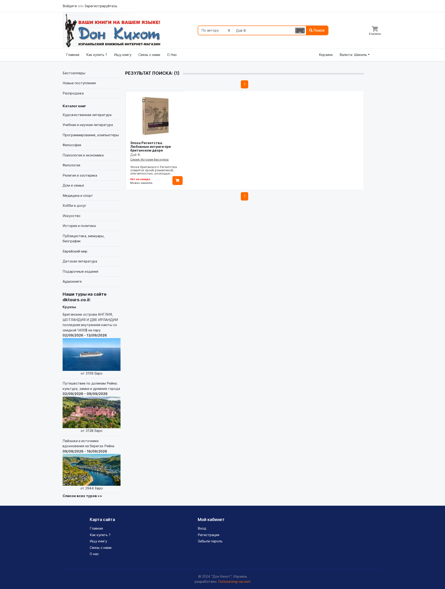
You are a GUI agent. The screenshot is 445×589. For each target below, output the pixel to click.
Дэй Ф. (135, 155)
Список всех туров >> (82, 496)
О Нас (172, 54)
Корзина (326, 54)
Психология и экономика (83, 155)
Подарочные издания (80, 271)
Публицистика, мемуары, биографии (84, 238)
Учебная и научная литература (88, 125)
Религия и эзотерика (80, 175)
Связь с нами (149, 54)
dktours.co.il (76, 299)
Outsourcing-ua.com (234, 581)
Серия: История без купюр (149, 159)
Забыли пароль (210, 541)
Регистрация (208, 535)
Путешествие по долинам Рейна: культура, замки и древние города (91, 407)
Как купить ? (96, 54)
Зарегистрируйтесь (100, 6)
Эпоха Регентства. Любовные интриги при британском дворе (150, 146)
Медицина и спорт (78, 195)
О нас (94, 554)
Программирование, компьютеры (91, 135)
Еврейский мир (75, 251)
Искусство (71, 216)
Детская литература (80, 261)
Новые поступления (79, 83)
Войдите (70, 6)
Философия (72, 145)
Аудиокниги (72, 281)
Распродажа (73, 93)
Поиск (319, 30)
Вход (202, 528)
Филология (71, 165)
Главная (72, 54)
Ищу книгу (122, 54)
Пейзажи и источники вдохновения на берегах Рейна (88, 464)
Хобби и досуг (74, 205)
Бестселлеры (74, 73)
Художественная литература (87, 115)
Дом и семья (73, 185)
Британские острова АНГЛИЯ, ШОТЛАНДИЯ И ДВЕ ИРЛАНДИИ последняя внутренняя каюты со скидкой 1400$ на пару (90, 343)
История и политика (79, 225)
